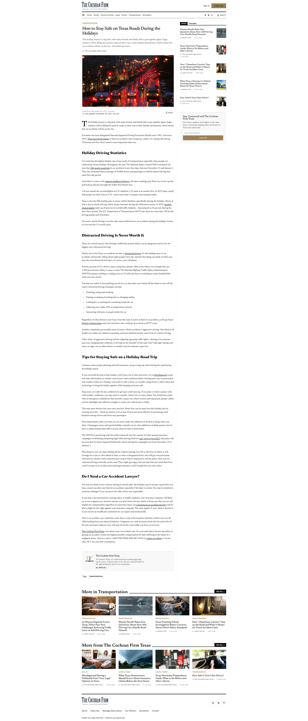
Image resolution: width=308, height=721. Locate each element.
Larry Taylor (187, 73)
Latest (183, 23)
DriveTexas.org (160, 375)
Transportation (89, 23)
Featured (192, 23)
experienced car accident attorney (151, 505)
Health (85, 672)
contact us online (154, 538)
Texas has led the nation (98, 139)
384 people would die (100, 168)
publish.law (120, 718)
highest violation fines (92, 323)
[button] (94, 710)
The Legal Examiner (95, 718)
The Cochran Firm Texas (95, 51)
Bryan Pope (186, 38)
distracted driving (133, 253)
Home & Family (125, 672)
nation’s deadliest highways (117, 181)
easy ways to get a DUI (149, 439)
